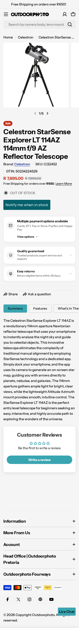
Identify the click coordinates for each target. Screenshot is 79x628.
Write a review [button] (39, 460)
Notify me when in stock (26, 205)
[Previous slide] (35, 113)
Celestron (25, 37)
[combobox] (39, 24)
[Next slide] (47, 113)
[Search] (69, 24)
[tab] (15, 308)
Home (8, 37)
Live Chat (67, 611)
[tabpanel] (39, 370)
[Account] (64, 14)
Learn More (64, 183)
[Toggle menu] (5, 14)
